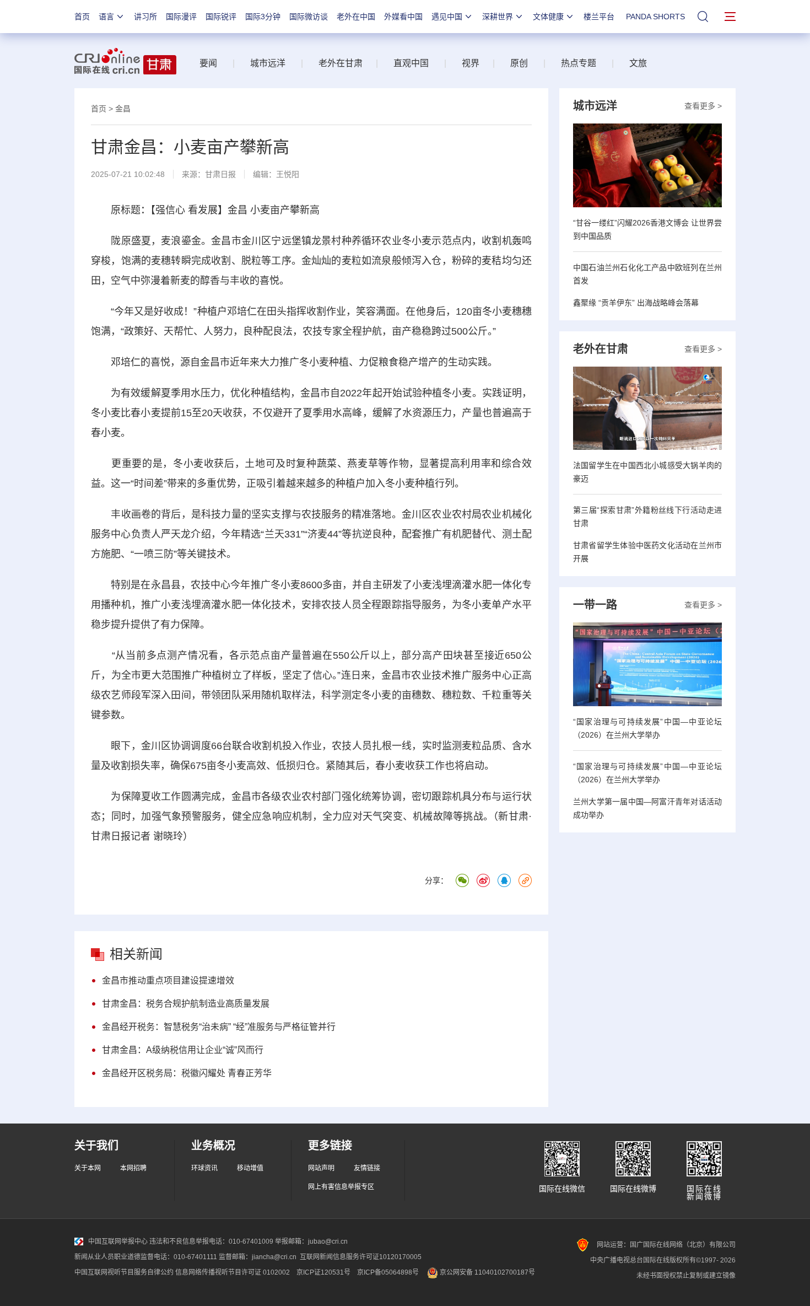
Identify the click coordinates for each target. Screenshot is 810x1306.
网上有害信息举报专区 (341, 1187)
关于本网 (87, 1168)
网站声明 (321, 1168)
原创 (519, 63)
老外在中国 (356, 16)
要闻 (208, 63)
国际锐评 (221, 16)
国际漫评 (181, 16)
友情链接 (367, 1168)
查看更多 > (703, 105)
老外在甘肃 (342, 63)
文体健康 (548, 16)
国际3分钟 (262, 16)
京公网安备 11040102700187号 (486, 1272)
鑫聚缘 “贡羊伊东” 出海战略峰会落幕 (636, 302)
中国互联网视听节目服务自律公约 (124, 1272)
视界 (470, 63)
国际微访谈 (308, 16)
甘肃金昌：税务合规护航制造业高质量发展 (185, 1003)
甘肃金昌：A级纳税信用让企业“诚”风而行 (182, 1050)
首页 (82, 16)
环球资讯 (204, 1168)
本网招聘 (133, 1168)
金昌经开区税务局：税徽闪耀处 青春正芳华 (187, 1073)
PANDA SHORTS (655, 16)
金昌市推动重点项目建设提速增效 (168, 980)
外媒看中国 (403, 16)
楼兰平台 (599, 16)
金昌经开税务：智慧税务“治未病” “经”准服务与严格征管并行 (219, 1026)
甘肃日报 (220, 174)
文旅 (638, 63)
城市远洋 (267, 63)
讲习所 (145, 16)
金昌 (123, 108)
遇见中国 (446, 16)
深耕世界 (497, 16)
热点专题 (578, 63)
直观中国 (411, 63)
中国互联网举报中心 (118, 1241)
